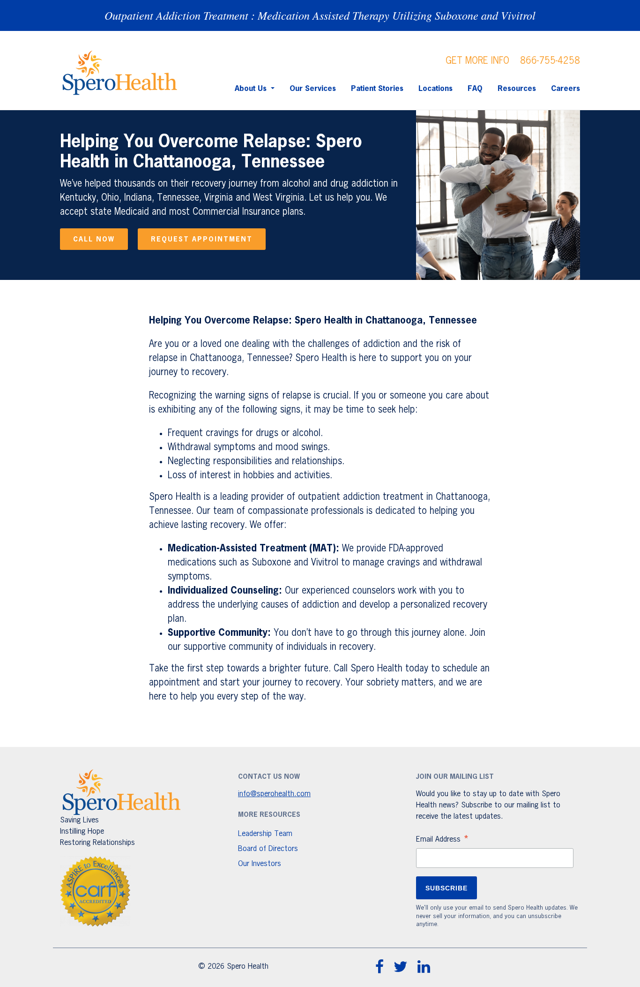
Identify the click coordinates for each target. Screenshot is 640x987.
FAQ (475, 89)
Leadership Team (265, 834)
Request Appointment (202, 239)
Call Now (94, 239)
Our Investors (259, 864)
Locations (435, 89)
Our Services (313, 89)
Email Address (442, 840)
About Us (252, 89)
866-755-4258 (550, 61)
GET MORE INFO (477, 61)
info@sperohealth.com (274, 794)
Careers (565, 89)
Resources (517, 89)
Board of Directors (268, 849)
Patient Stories (377, 89)
